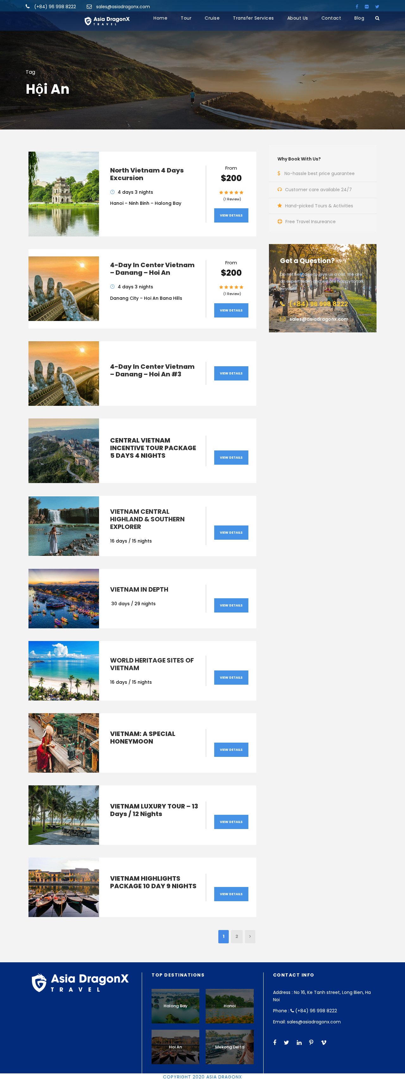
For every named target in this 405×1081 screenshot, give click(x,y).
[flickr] (367, 6)
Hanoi (230, 1006)
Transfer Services (253, 18)
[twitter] (377, 6)
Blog (359, 18)
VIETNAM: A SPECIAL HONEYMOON (142, 737)
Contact (331, 18)
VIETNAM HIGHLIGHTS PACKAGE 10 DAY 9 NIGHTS (153, 882)
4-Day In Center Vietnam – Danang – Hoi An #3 (152, 370)
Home (160, 18)
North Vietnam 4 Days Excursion (147, 174)
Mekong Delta (229, 1047)
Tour (186, 18)
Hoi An (175, 1047)
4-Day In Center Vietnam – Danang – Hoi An (152, 269)
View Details (231, 215)
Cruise (212, 18)
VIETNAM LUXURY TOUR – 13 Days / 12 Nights (154, 810)
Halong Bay (176, 1006)
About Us (297, 18)
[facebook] (357, 6)
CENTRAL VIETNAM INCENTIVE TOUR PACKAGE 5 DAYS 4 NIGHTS (153, 448)
